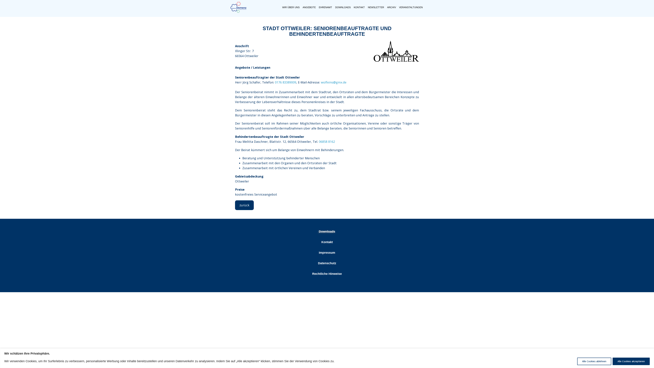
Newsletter (376, 7)
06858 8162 (327, 142)
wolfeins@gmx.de (333, 82)
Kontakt (359, 7)
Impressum (327, 252)
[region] (327, 358)
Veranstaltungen (411, 7)
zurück (244, 205)
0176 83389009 (285, 82)
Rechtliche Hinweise (327, 273)
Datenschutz (327, 263)
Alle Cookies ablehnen (594, 361)
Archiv (391, 7)
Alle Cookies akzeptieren (631, 361)
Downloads (343, 7)
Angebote (309, 7)
